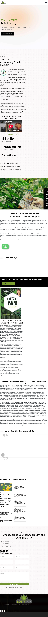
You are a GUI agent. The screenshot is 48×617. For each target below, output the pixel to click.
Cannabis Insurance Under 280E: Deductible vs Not (6, 588)
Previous (3, 489)
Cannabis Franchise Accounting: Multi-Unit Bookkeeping (19, 586)
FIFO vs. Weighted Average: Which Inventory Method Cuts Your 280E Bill (20, 579)
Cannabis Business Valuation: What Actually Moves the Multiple (19, 554)
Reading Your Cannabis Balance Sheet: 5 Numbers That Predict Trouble (19, 571)
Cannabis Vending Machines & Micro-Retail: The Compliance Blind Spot (20, 562)
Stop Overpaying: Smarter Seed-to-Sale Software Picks (6, 581)
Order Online (9, 283)
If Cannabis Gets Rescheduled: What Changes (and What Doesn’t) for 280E (6, 569)
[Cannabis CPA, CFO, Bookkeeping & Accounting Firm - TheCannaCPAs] (3, 2)
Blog (1, 560)
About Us (6, 40)
